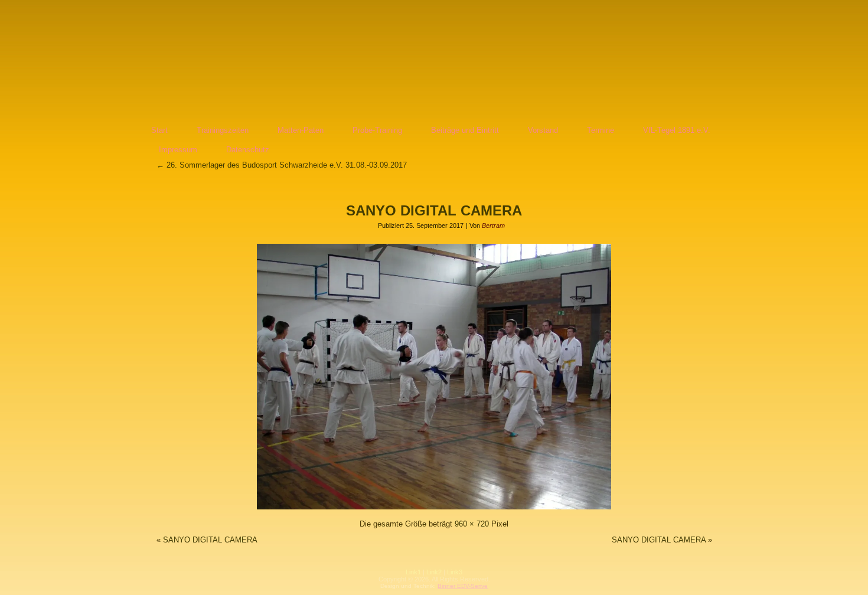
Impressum (178, 149)
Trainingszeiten (223, 130)
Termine (600, 130)
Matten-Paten (301, 130)
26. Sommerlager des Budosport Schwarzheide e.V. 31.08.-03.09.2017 (281, 165)
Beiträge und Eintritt (465, 130)
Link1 (413, 572)
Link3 (454, 572)
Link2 (434, 572)
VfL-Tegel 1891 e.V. (676, 130)
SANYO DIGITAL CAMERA (434, 210)
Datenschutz (247, 149)
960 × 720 (472, 523)
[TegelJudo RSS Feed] (363, 580)
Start (159, 130)
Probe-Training (377, 130)
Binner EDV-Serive (463, 586)
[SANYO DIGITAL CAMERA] (434, 509)
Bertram (493, 225)
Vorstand (543, 130)
